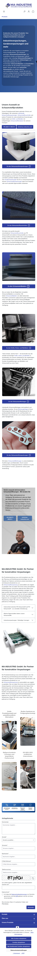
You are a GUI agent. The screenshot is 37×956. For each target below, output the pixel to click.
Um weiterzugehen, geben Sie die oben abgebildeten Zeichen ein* (17, 883)
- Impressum (16, 953)
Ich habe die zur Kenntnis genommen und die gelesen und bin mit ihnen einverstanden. (19, 896)
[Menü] (4, 11)
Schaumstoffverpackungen (14, 181)
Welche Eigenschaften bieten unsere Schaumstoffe (14, 614)
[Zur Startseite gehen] (18, 5)
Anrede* (4, 837)
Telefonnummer (6, 869)
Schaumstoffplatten (11, 296)
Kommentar (5, 822)
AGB (16, 896)
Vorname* (4, 845)
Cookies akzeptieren (18, 942)
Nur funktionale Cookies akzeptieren (19, 946)
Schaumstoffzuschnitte (24, 115)
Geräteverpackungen (11, 179)
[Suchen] (24, 11)
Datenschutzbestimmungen (19, 894)
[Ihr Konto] (29, 11)
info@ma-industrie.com (25, 127)
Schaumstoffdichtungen (15, 461)
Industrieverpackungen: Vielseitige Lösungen (16, 620)
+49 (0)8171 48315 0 (9, 127)
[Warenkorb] (33, 11)
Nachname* (5, 853)
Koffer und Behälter (17, 119)
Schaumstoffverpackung (11, 584)
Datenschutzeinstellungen (19, 950)
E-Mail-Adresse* (6, 861)
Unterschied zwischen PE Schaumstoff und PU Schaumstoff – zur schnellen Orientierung (17, 607)
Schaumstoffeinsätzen (17, 120)
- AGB (22, 953)
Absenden (31, 907)
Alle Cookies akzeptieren (18, 938)
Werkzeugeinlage (23, 409)
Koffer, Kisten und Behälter (22, 355)
